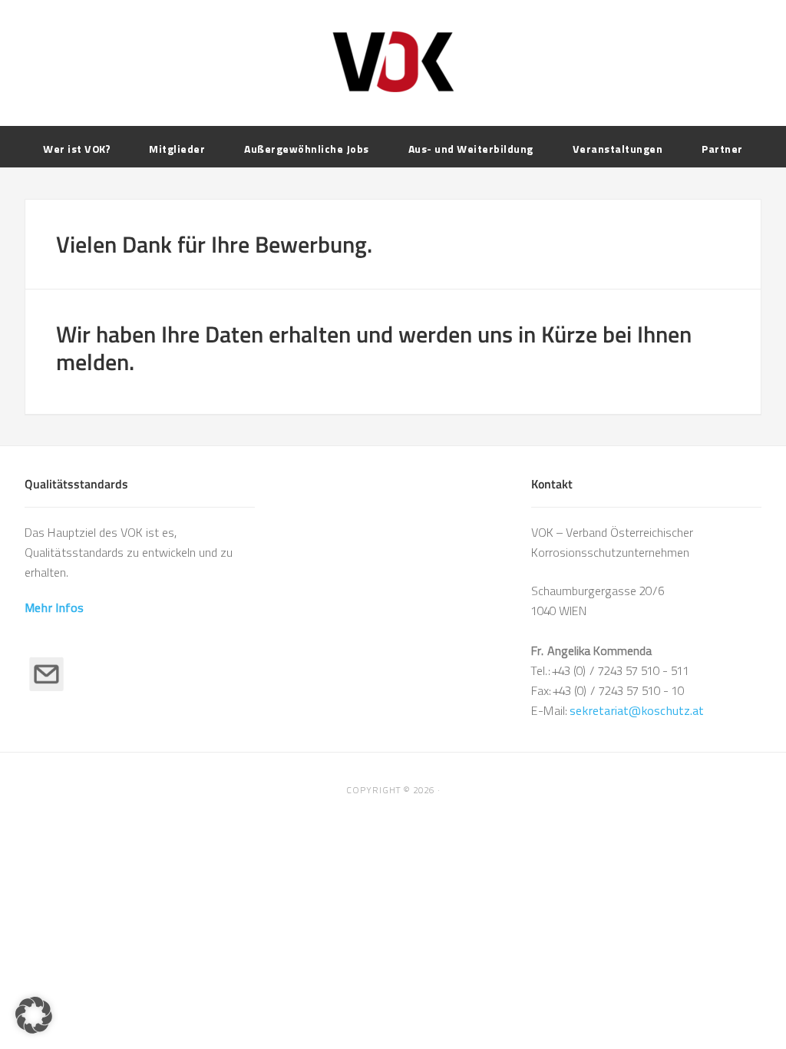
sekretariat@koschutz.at (637, 710)
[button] (34, 1015)
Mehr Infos (54, 608)
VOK (393, 61)
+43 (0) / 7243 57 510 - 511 (621, 670)
